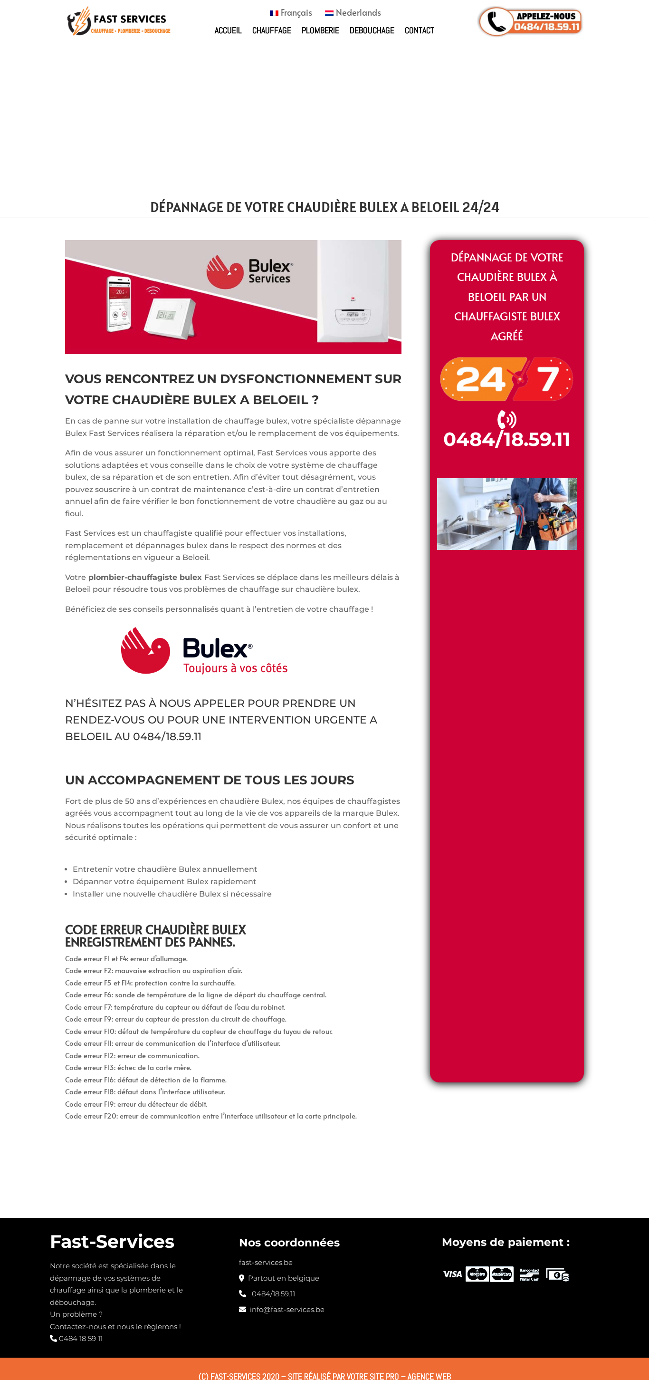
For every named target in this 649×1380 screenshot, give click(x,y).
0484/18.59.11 (167, 736)
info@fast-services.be (285, 1309)
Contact (419, 30)
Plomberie (320, 30)
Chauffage (271, 30)
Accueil (228, 30)
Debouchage (372, 30)
